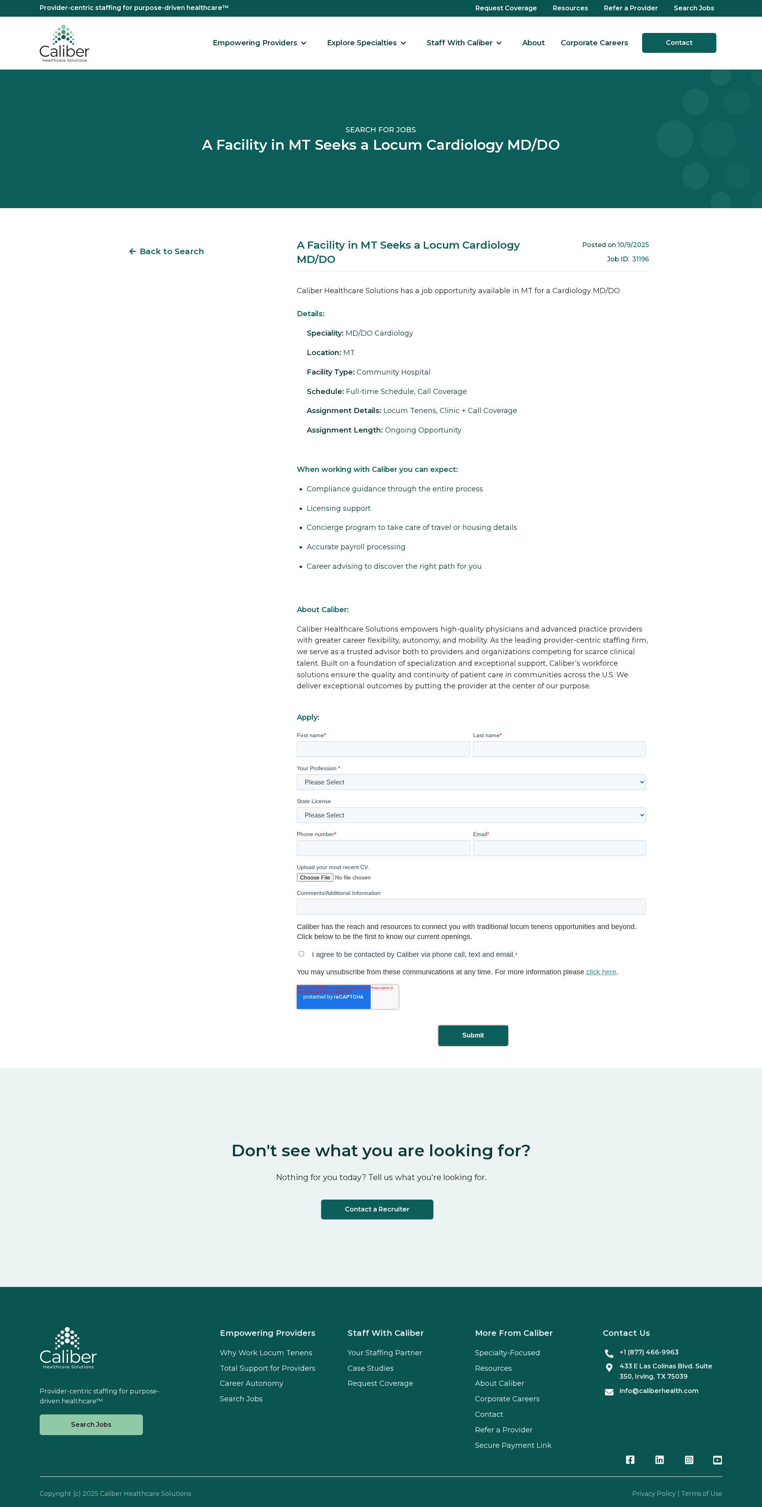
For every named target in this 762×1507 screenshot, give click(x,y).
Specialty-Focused (507, 1353)
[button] (260, 43)
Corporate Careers (594, 43)
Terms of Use (701, 1493)
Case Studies (371, 1368)
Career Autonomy (251, 1383)
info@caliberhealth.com (659, 1391)
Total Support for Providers (268, 1368)
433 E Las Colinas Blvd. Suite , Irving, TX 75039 (666, 1371)
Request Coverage (506, 8)
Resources (570, 8)
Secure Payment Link (513, 1445)
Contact (679, 42)
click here (601, 972)
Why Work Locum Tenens (266, 1353)
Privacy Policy (654, 1493)
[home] (64, 43)
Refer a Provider (631, 8)
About (533, 43)
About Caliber (499, 1383)
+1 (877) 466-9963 (649, 1352)
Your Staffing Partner (385, 1353)
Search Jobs (694, 8)
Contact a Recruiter (377, 1209)
